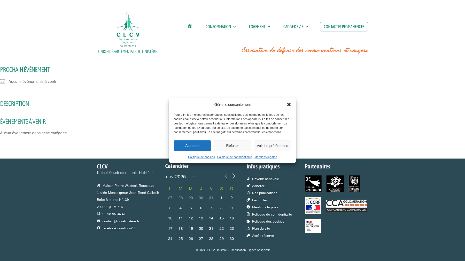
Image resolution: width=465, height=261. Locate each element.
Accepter (192, 146)
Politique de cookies (201, 157)
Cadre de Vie (293, 26)
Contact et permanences (344, 26)
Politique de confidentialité (234, 157)
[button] (289, 104)
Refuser (232, 146)
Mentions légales (266, 157)
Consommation (218, 26)
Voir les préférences (272, 146)
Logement (257, 26)
